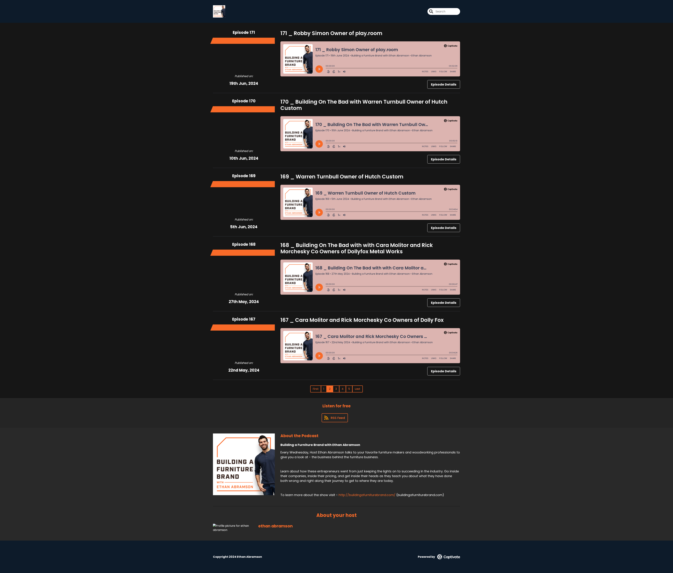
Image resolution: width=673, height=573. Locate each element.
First (316, 389)
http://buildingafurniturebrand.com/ (367, 495)
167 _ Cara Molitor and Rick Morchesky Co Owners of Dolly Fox (362, 320)
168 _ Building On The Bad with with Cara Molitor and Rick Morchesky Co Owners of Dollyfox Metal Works (356, 248)
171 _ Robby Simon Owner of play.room (331, 33)
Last (357, 389)
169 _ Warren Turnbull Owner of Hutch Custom (341, 176)
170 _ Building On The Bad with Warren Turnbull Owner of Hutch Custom (363, 105)
